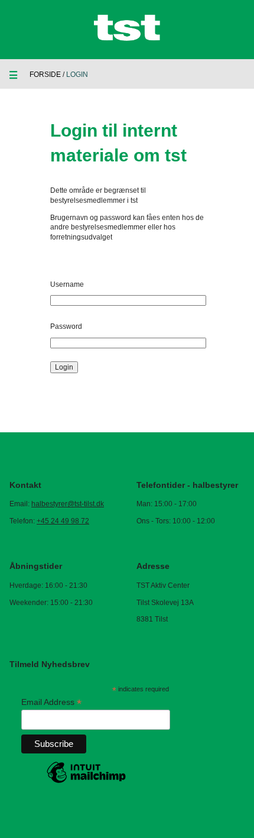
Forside (45, 74)
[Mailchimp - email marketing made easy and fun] (86, 782)
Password (66, 326)
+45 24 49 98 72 (63, 521)
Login (64, 367)
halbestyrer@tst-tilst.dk (67, 504)
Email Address (51, 702)
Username (67, 284)
